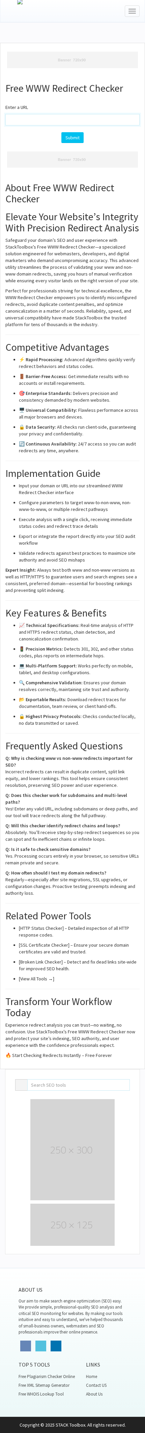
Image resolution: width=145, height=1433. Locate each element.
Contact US (96, 1385)
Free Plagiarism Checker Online (47, 1376)
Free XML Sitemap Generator (44, 1385)
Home (91, 1376)
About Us (94, 1394)
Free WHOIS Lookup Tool (41, 1394)
